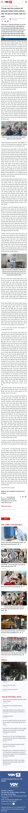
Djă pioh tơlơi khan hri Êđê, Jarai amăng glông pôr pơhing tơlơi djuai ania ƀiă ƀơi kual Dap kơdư (13, 762)
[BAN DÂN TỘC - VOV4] (8, 1)
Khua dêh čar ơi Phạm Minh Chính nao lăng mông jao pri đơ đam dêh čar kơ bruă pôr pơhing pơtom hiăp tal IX (14, 730)
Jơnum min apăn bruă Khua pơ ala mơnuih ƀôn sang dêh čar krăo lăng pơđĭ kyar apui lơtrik (14, 722)
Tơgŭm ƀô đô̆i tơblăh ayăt (9, 685)
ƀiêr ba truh (8, 502)
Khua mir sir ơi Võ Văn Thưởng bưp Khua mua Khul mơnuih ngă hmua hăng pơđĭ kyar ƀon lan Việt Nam (14, 738)
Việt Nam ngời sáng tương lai (10, 689)
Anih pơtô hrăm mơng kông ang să (12, 705)
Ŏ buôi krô (5, 681)
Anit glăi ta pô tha (7, 716)
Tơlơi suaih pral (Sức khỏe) (9, 6)
